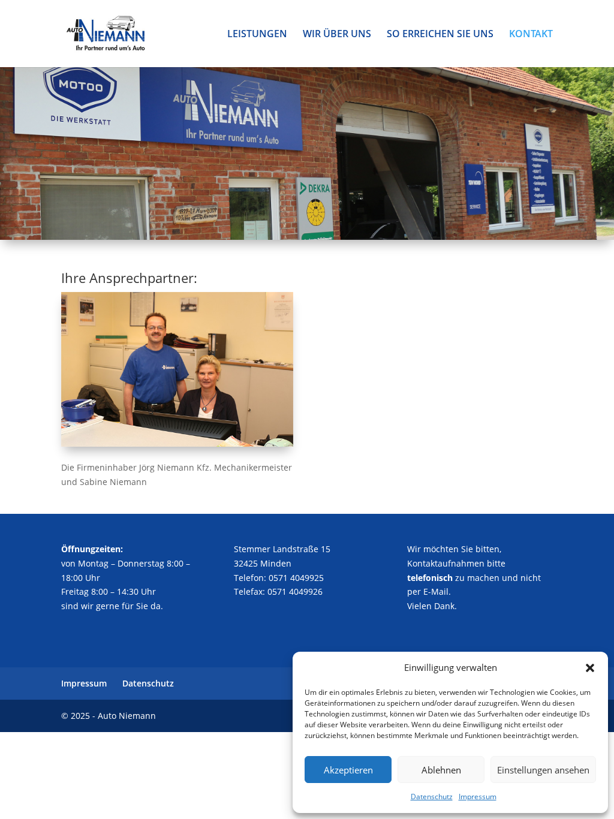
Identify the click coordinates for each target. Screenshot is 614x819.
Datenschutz (432, 796)
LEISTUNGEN (257, 34)
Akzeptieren (348, 770)
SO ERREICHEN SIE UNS (440, 34)
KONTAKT (531, 34)
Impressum (477, 796)
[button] (590, 668)
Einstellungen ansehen (543, 770)
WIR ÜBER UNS (337, 34)
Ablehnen (441, 770)
